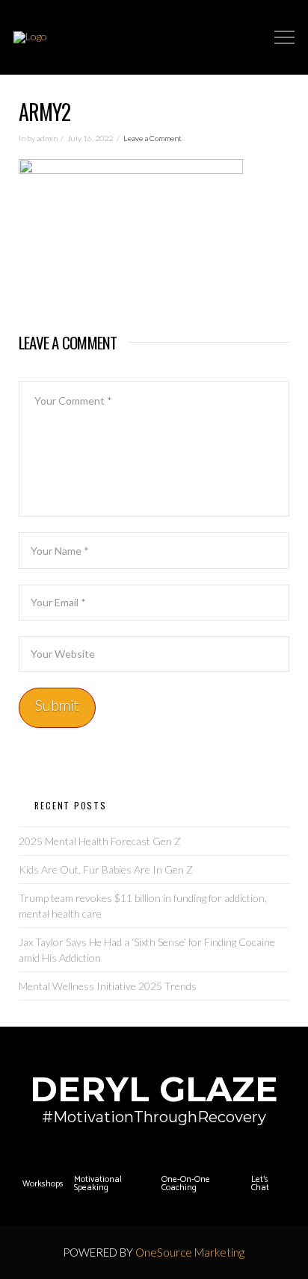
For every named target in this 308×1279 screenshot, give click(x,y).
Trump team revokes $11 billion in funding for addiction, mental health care (143, 905)
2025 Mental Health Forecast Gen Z (100, 841)
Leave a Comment (152, 138)
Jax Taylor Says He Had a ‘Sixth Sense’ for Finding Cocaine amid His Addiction (147, 950)
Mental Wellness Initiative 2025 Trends (108, 986)
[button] (284, 38)
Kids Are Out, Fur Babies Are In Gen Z (106, 869)
